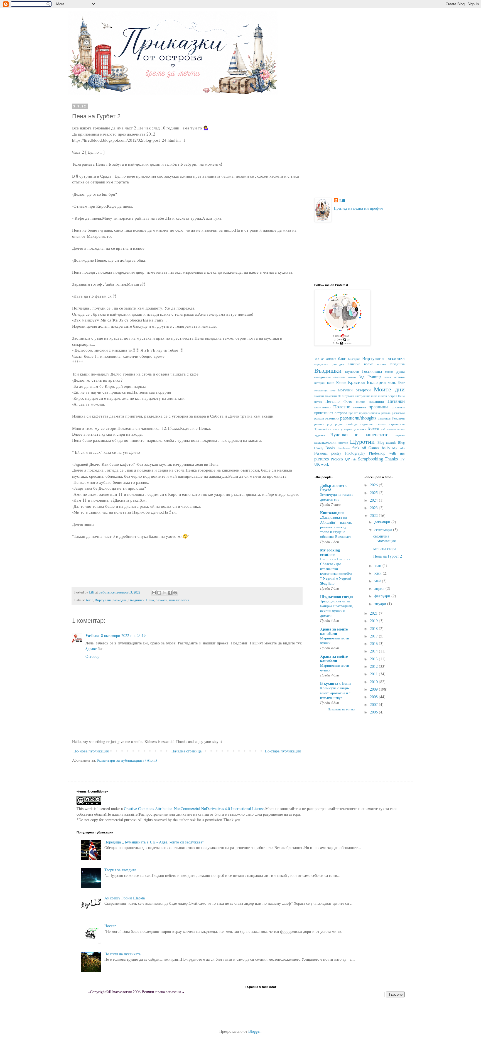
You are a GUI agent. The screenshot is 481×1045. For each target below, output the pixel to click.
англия (331, 358)
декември (382, 521)
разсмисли (384, 418)
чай (383, 429)
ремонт (319, 424)
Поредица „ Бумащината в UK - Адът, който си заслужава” (154, 842)
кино (331, 382)
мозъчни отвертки (354, 390)
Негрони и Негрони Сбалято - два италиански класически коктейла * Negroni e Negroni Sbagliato (336, 570)
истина (399, 377)
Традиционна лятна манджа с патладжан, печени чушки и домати (336, 608)
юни (378, 573)
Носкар (110, 925)
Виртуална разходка (111, 600)
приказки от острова (330, 412)
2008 (374, 696)
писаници (376, 401)
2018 (374, 628)
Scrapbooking (370, 458)
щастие (343, 442)
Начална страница (186, 751)
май (378, 580)
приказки (398, 407)
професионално (369, 413)
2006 (374, 712)
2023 (374, 507)
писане (360, 401)
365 (316, 359)
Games (374, 447)
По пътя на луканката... (124, 953)
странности (397, 424)
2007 (374, 704)
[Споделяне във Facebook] (170, 592)
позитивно (322, 407)
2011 (374, 673)
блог (89, 600)
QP (347, 459)
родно (339, 424)
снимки (381, 424)
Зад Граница (370, 376)
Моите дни (389, 389)
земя (387, 377)
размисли (332, 418)
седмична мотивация (384, 538)
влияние (354, 364)
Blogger (254, 1031)
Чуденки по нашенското (359, 434)
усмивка (360, 429)
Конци (341, 382)
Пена (150, 600)
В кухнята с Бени (335, 683)
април (380, 588)
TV (402, 459)
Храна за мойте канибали (334, 631)
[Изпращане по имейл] (154, 592)
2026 (374, 484)
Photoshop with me (386, 453)
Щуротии (362, 441)
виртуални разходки (329, 364)
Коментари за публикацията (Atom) (127, 760)
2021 (374, 613)
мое (332, 390)
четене (391, 429)
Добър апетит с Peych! (333, 487)
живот (352, 377)
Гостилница (372, 371)
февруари (382, 595)
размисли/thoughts (358, 417)
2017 (374, 636)
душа (400, 371)
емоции (339, 377)
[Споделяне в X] (164, 592)
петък (318, 401)
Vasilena (92, 635)
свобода (352, 424)
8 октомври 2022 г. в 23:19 (123, 635)
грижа (389, 371)
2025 (374, 492)
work (325, 464)
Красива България (367, 382)
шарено (400, 435)
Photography (355, 453)
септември (383, 529)
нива (374, 396)
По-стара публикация (283, 751)
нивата (382, 396)
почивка (359, 407)
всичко (381, 364)
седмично (367, 424)
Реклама (398, 418)
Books (330, 447)
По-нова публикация (91, 751)
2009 (374, 689)
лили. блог (396, 382)
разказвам (398, 413)
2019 (374, 620)
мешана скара (384, 548)
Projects (337, 459)
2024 (374, 500)
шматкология (179, 600)
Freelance (344, 448)
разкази (161, 600)
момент (319, 396)
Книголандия (332, 513)
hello (386, 447)
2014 (374, 651)
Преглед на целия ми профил (358, 208)
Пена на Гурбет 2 (387, 556)
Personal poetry (328, 453)
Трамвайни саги (327, 429)
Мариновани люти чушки (334, 640)
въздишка (397, 364)
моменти (331, 396)
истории (319, 383)
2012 (374, 666)
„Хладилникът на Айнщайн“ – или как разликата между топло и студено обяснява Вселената (336, 527)
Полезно (341, 406)
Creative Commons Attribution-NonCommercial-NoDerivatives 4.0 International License (194, 808)
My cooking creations (330, 552)
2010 (374, 681)
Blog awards (386, 442)
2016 (374, 643)
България (354, 359)
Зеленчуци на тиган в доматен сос (336, 497)
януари (380, 603)
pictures (321, 458)
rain (354, 459)
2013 (374, 658)
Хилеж (373, 428)
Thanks (391, 458)
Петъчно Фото (338, 401)
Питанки (396, 401)
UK (317, 464)
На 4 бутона (346, 396)
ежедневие (322, 377)
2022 (374, 515)
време (368, 364)
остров (392, 396)
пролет (353, 413)
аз (322, 358)
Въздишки (136, 600)
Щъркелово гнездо (336, 596)
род (329, 424)
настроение (362, 396)
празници (378, 406)
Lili (342, 200)
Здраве (91, 648)
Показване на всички (341, 709)
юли (378, 565)
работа (386, 413)
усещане (346, 429)
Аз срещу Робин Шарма (124, 898)
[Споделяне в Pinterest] (175, 592)
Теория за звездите (120, 869)
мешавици (321, 390)
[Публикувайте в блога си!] (159, 592)
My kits (398, 448)
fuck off (359, 447)
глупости (352, 371)
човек (401, 429)
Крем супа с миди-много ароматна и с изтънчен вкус (335, 692)
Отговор (92, 656)
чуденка (319, 435)
